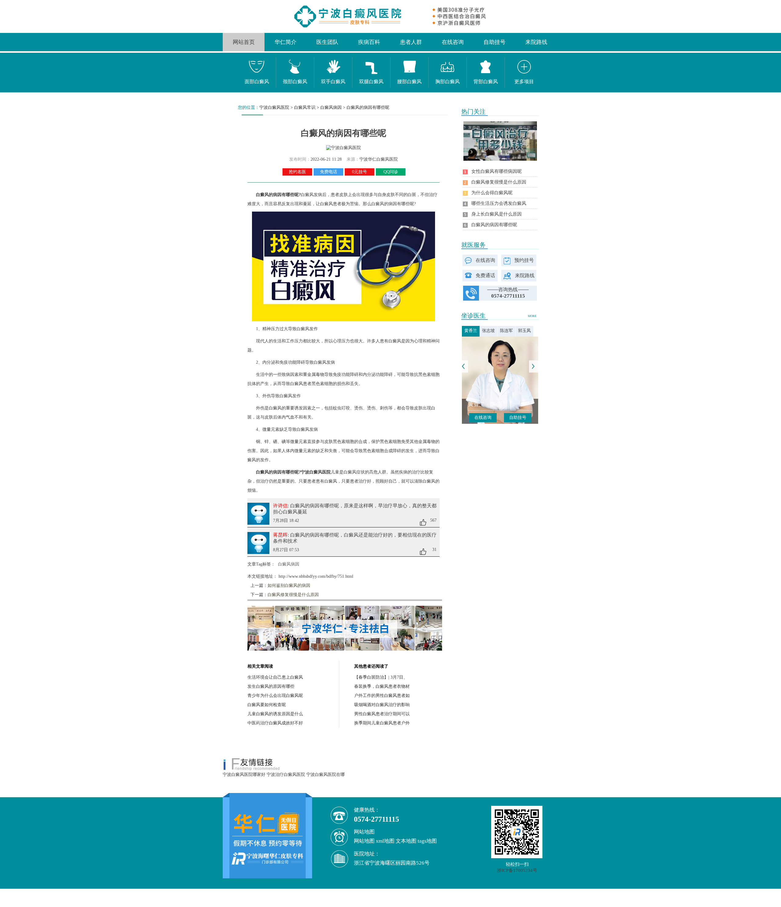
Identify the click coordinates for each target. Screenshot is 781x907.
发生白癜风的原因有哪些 (270, 686)
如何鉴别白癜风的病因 (289, 585)
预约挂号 (524, 260)
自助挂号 (495, 42)
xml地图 (385, 841)
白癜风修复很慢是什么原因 (293, 594)
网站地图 (364, 841)
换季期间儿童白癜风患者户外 (382, 723)
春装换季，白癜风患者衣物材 (382, 686)
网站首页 (244, 42)
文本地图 (406, 841)
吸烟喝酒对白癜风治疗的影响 (382, 704)
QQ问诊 (390, 172)
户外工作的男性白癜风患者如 (382, 695)
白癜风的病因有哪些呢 (368, 107)
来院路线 (536, 42)
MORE (532, 316)
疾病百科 (369, 42)
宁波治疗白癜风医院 (286, 774)
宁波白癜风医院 (274, 107)
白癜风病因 (331, 107)
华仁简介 (286, 42)
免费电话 (328, 172)
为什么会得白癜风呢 (492, 192)
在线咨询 (453, 42)
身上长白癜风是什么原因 (496, 214)
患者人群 (411, 42)
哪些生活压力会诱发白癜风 (498, 203)
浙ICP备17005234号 (517, 870)
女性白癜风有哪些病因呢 (496, 171)
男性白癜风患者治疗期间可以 (382, 714)
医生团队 (327, 42)
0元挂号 (359, 172)
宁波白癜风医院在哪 (325, 774)
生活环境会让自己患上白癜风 (275, 677)
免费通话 (485, 275)
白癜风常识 (304, 107)
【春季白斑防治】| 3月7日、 (381, 677)
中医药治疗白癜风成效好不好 (275, 723)
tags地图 (427, 841)
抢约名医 (297, 172)
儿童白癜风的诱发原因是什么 (275, 714)
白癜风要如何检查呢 (266, 704)
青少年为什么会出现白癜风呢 (275, 695)
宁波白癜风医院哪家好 (244, 774)
